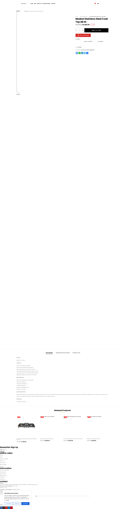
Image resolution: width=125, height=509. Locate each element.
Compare (78, 39)
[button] (95, 3)
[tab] (49, 353)
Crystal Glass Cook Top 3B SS (46, 438)
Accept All (25, 503)
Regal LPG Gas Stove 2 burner (93, 438)
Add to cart (96, 30)
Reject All (17, 503)
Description (49, 353)
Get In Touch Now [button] (84, 35)
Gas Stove (83, 50)
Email (1, 449)
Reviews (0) (76, 353)
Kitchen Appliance (84, 16)
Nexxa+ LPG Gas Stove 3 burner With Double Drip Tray (26, 439)
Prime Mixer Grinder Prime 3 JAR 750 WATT (73, 438)
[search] (89, 4)
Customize (8, 503)
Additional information (63, 353)
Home (77, 16)
